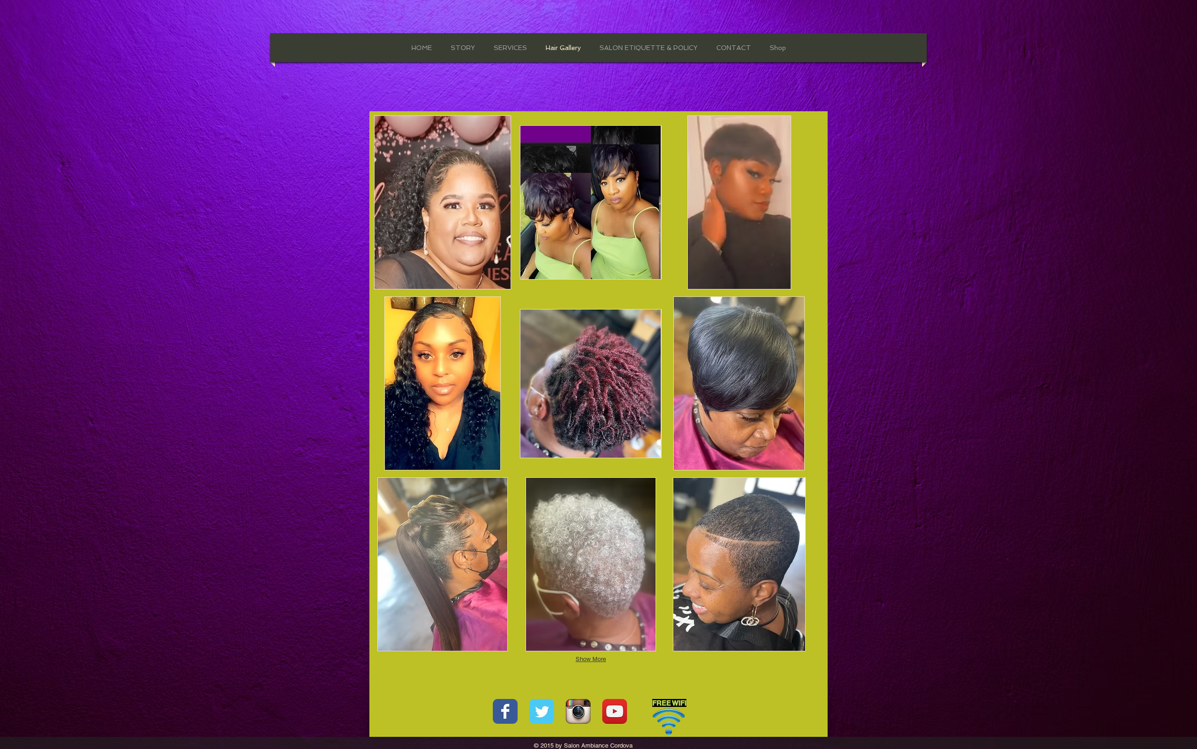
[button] (442, 202)
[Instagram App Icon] (578, 711)
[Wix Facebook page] (505, 711)
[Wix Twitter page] (541, 711)
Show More (591, 659)
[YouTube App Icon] (614, 711)
